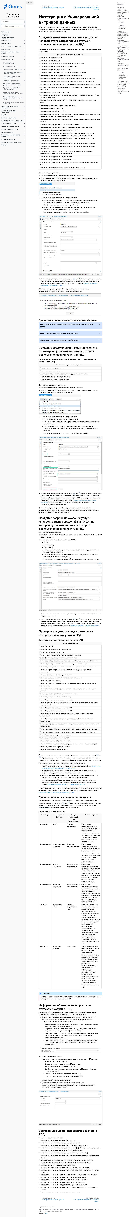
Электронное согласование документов (9, 107)
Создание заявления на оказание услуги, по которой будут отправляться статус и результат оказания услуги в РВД (123, 13)
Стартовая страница (7, 37)
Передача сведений (7, 59)
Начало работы (6, 40)
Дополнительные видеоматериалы (11, 142)
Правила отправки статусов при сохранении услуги (123, 75)
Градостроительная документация (11, 120)
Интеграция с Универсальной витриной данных (13, 72)
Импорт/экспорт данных (8, 118)
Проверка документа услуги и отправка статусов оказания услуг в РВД (123, 67)
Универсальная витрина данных (12, 69)
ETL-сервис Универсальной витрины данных (12, 77)
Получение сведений (7, 56)
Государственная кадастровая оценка (10, 135)
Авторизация (5, 35)
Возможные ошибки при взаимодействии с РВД (123, 91)
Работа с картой (6, 43)
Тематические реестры (8, 123)
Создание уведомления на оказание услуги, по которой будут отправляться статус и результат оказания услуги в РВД (123, 37)
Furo (46, 1213)
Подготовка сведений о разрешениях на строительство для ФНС (12, 98)
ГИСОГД (3, 115)
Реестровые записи (7, 49)
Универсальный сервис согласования (8, 111)
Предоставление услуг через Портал (10, 52)
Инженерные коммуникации (9, 129)
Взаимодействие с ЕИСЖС (11, 80)
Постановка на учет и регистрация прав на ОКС (13, 102)
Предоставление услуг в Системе (11, 46)
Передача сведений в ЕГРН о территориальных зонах (11, 88)
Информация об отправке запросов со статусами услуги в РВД (123, 83)
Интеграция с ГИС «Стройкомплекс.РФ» (9, 62)
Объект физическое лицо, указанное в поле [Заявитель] (59, 333)
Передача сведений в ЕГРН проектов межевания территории (13, 92)
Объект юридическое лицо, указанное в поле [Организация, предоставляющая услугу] (66, 326)
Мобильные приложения (8, 139)
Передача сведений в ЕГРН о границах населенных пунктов (12, 84)
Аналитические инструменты (10, 126)
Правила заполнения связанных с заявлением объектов (123, 25)
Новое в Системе (6, 32)
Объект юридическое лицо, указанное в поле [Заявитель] (59, 340)
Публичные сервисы (7, 132)
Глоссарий (4, 145)
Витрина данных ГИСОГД (10, 66)
